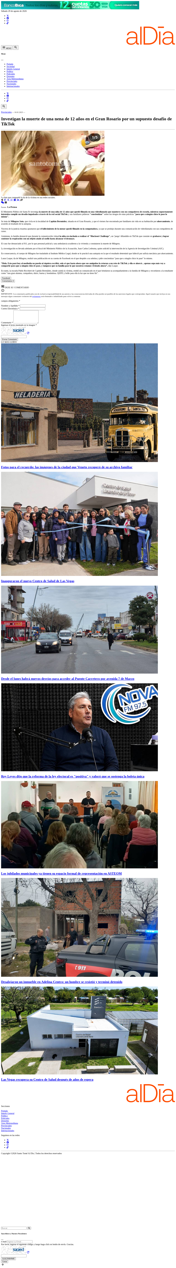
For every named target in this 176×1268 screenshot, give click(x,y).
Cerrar (4, 1262)
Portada (10, 64)
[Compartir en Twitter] (8, 200)
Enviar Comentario (9, 339)
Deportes (10, 76)
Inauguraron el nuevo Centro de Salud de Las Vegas (37, 581)
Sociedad (11, 66)
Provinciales (12, 81)
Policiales (11, 74)
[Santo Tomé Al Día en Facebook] (8, 18)
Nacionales (11, 84)
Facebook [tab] (6, 278)
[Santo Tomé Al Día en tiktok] (8, 23)
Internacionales (13, 86)
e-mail (3, 1241)
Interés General (13, 69)
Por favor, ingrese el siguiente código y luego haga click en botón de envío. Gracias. (37, 1244)
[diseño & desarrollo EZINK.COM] (88, 1225)
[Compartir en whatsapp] (11, 200)
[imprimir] (5, 202)
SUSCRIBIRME (8, 1259)
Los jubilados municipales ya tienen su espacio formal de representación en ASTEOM (61, 873)
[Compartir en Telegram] (15, 200)
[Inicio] (88, 44)
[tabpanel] (88, 283)
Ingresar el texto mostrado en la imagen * (19, 325)
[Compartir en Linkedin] (18, 200)
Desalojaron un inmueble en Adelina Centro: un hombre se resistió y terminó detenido (61, 982)
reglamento (36, 296)
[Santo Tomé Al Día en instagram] (8, 20)
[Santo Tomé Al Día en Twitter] (8, 16)
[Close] (2, 1239)
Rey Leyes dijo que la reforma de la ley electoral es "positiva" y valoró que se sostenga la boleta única (72, 776)
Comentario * (7, 322)
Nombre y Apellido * (10, 306)
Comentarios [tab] (8, 281)
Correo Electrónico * (10, 308)
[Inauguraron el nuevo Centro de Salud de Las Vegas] (79, 575)
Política (10, 71)
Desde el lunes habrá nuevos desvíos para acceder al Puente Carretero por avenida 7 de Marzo (67, 678)
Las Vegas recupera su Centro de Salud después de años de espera (47, 1079)
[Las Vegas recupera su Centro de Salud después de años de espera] (79, 1074)
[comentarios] (2, 202)
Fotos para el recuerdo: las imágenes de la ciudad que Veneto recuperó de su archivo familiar (67, 467)
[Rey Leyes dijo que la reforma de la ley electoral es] (79, 770)
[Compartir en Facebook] (5, 200)
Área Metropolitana (15, 79)
